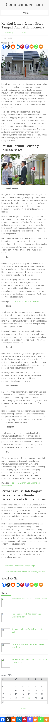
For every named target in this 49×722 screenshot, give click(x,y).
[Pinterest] (22, 46)
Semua (23, 32)
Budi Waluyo (9, 32)
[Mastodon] (27, 46)
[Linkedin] (18, 46)
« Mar (23, 708)
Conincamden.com (24, 4)
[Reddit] (13, 46)
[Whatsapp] (36, 46)
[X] (8, 46)
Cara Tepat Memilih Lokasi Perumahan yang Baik (26, 572)
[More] (41, 46)
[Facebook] (4, 46)
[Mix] (31, 46)
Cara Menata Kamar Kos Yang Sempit (26, 301)
